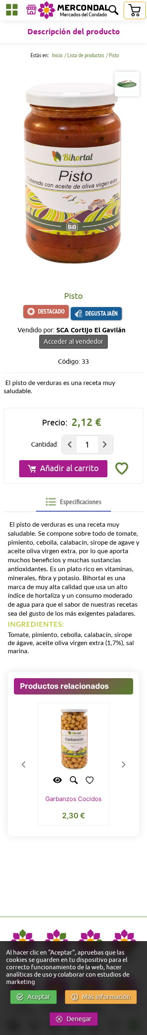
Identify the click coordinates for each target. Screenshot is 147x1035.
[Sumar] (105, 444)
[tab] (73, 502)
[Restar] (69, 444)
